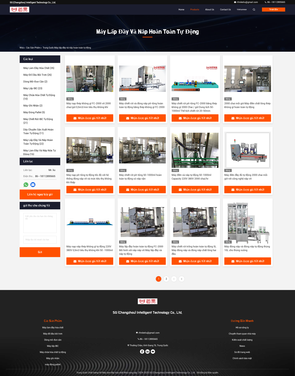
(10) (39, 97)
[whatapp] (26, 185)
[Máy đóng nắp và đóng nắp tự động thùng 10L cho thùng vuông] (247, 222)
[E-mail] (33, 185)
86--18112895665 (276, 2)
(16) (39, 152)
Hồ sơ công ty (242, 327)
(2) (35, 81)
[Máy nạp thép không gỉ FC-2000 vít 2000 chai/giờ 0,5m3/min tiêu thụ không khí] (89, 78)
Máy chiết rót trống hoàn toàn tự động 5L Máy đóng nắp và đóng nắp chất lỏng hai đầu (194, 250)
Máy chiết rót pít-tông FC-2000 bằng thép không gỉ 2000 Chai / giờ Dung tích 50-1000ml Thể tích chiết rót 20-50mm (194, 107)
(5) (34, 112)
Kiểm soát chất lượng (242, 340)
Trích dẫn (273, 9)
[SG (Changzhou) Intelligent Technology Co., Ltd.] (19, 9)
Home (181, 9)
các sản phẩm (33, 47)
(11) (38, 131)
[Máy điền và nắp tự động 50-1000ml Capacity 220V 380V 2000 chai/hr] (195, 150)
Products (194, 9)
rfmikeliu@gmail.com (247, 2)
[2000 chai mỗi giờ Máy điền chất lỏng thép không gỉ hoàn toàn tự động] (247, 78)
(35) (38, 68)
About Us (209, 9)
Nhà (22, 47)
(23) (32, 88)
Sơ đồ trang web (242, 352)
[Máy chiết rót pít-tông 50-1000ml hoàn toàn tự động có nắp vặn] (142, 150)
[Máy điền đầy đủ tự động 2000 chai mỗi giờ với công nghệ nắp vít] (247, 150)
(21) (38, 121)
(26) (37, 74)
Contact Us (225, 9)
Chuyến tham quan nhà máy (242, 333)
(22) (38, 142)
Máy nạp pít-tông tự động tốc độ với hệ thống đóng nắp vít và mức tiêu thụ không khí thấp (89, 179)
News (242, 346)
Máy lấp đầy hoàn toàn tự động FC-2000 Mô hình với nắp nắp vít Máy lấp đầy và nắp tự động (141, 250)
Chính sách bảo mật (242, 358)
